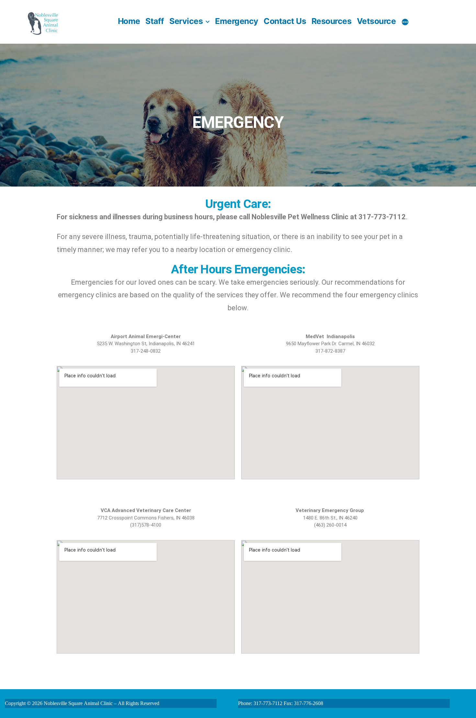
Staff (154, 21)
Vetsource (376, 21)
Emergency (236, 21)
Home (129, 21)
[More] (405, 22)
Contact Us (285, 21)
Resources (332, 21)
